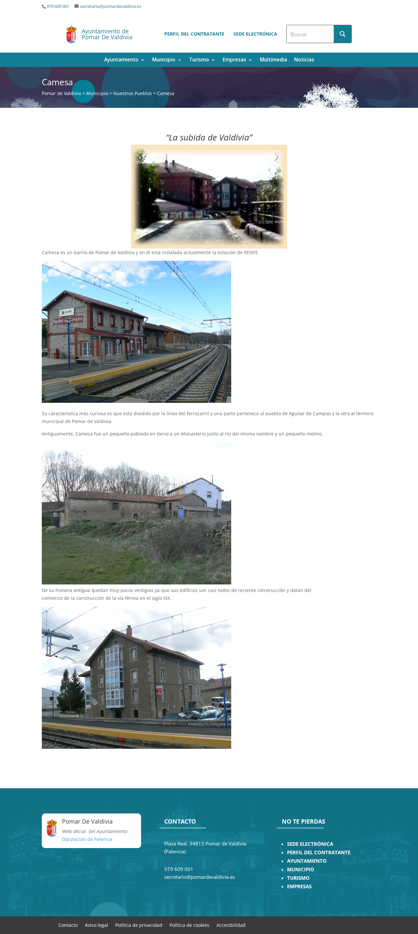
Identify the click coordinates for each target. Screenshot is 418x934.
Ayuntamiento (121, 60)
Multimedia (273, 60)
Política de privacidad (138, 924)
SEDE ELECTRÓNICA (310, 844)
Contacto (68, 924)
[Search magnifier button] (342, 34)
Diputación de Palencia (87, 839)
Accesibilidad (231, 924)
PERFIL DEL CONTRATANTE (318, 852)
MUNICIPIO (300, 869)
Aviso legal (96, 924)
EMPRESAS (299, 886)
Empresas (234, 60)
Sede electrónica (255, 34)
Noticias (304, 60)
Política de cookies (189, 924)
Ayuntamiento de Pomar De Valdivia (107, 34)
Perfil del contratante (194, 34)
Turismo (199, 60)
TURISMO (298, 878)
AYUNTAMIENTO (307, 861)
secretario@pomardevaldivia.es (110, 6)
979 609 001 (58, 6)
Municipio (163, 60)
